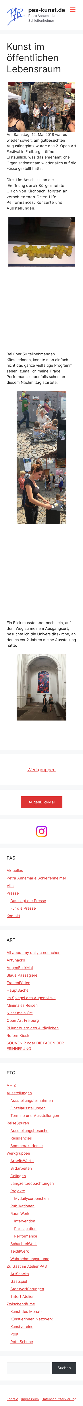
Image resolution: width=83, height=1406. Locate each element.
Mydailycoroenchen (31, 1198)
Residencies (21, 1138)
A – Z (11, 1085)
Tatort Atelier (22, 1296)
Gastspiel (18, 1281)
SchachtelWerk (23, 1244)
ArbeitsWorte (22, 1161)
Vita (10, 885)
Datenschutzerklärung (59, 1399)
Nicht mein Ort (20, 1013)
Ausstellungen (19, 1093)
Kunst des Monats (26, 1311)
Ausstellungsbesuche (29, 1130)
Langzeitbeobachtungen (32, 1183)
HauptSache (18, 990)
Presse (13, 893)
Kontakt (13, 916)
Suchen (64, 1368)
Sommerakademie (26, 1146)
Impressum (30, 1399)
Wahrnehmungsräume (29, 1259)
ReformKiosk (18, 1035)
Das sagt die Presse (28, 901)
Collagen (18, 1176)
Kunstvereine (21, 1326)
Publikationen (22, 1206)
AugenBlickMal (20, 967)
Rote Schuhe (21, 1341)
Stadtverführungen (27, 1289)
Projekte (17, 1191)
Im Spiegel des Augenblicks (31, 998)
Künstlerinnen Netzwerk (31, 1319)
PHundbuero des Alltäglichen (33, 1028)
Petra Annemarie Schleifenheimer (36, 878)
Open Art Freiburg (23, 1020)
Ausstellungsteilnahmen (31, 1100)
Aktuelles (15, 870)
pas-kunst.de (46, 10)
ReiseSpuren (18, 1123)
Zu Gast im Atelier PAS (27, 1266)
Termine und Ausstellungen (34, 1115)
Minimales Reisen (22, 1005)
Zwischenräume (21, 1304)
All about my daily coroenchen (33, 952)
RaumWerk (19, 1213)
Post (14, 1334)
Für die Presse (23, 908)
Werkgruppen (41, 769)
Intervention (24, 1221)
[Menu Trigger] (73, 9)
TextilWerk (19, 1251)
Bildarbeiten (21, 1168)
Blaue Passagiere (22, 975)
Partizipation (25, 1228)
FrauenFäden (18, 983)
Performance (25, 1236)
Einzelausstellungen (28, 1108)
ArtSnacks (16, 960)
